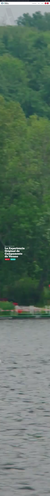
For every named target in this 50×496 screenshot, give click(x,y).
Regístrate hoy (13, 259)
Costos (42, 3)
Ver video (7, 259)
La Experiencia (34, 3)
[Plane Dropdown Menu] (45, 3)
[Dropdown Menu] (48, 3)
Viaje (38, 3)
